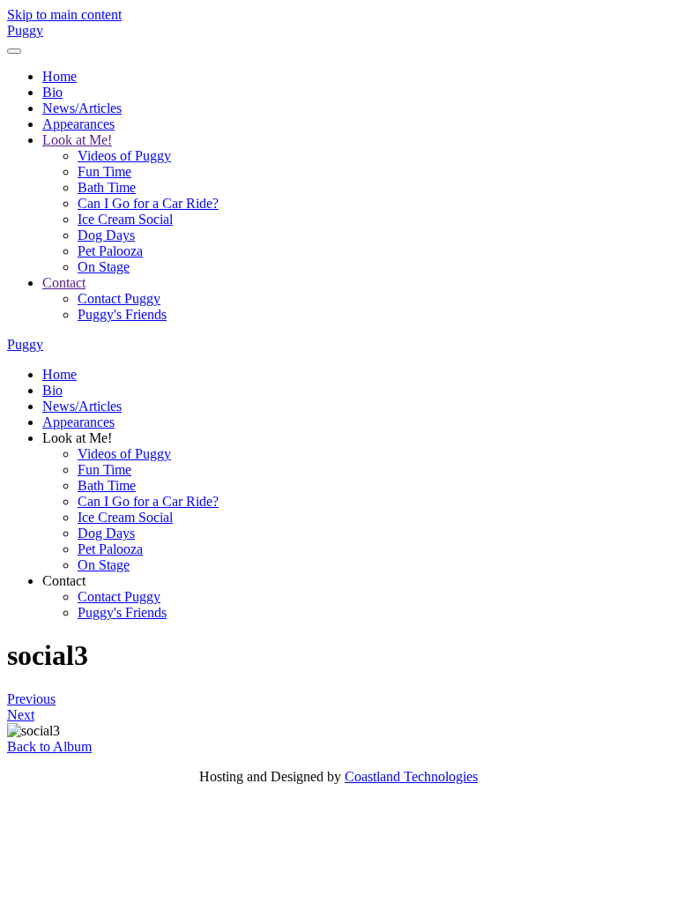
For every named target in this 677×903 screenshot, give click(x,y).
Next (20, 714)
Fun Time (104, 171)
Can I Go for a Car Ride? (148, 203)
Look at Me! (77, 139)
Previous (31, 698)
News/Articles (82, 108)
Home (59, 76)
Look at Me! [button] (77, 437)
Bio (52, 92)
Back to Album (49, 746)
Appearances (78, 123)
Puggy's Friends (122, 314)
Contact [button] (64, 580)
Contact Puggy (119, 298)
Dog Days (106, 235)
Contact (64, 282)
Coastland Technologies (411, 776)
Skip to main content (64, 14)
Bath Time (107, 187)
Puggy (25, 30)
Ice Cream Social (125, 219)
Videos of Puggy (124, 155)
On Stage (104, 266)
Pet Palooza (110, 250)
